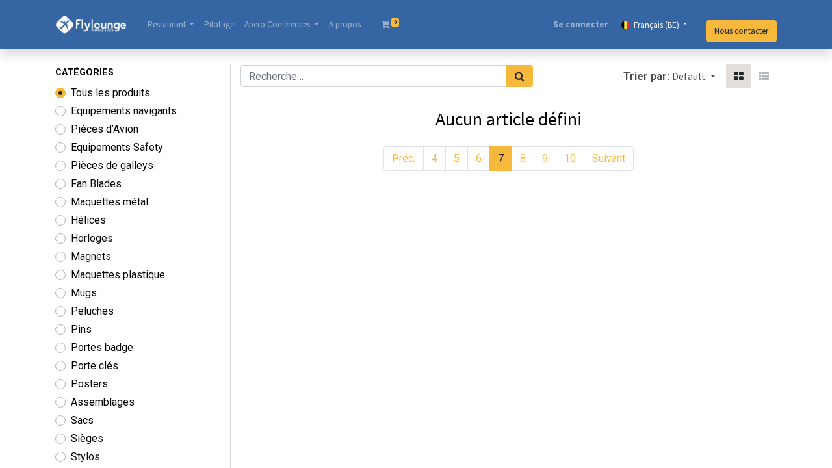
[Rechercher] (519, 76)
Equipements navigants (124, 111)
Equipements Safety (117, 147)
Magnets (91, 256)
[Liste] (764, 76)
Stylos (85, 456)
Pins (81, 329)
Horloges (92, 238)
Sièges (87, 438)
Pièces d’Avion (104, 129)
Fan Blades (96, 183)
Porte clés (94, 365)
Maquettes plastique (118, 274)
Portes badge (102, 347)
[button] (694, 76)
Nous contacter (741, 30)
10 (570, 158)
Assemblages (103, 402)
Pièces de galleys (112, 165)
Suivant (608, 158)
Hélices (88, 220)
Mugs (84, 293)
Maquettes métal (109, 202)
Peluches (92, 311)
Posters (89, 384)
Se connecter (580, 24)
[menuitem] (219, 24)
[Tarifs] (738, 76)
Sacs (82, 420)
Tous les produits (110, 92)
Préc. (403, 158)
